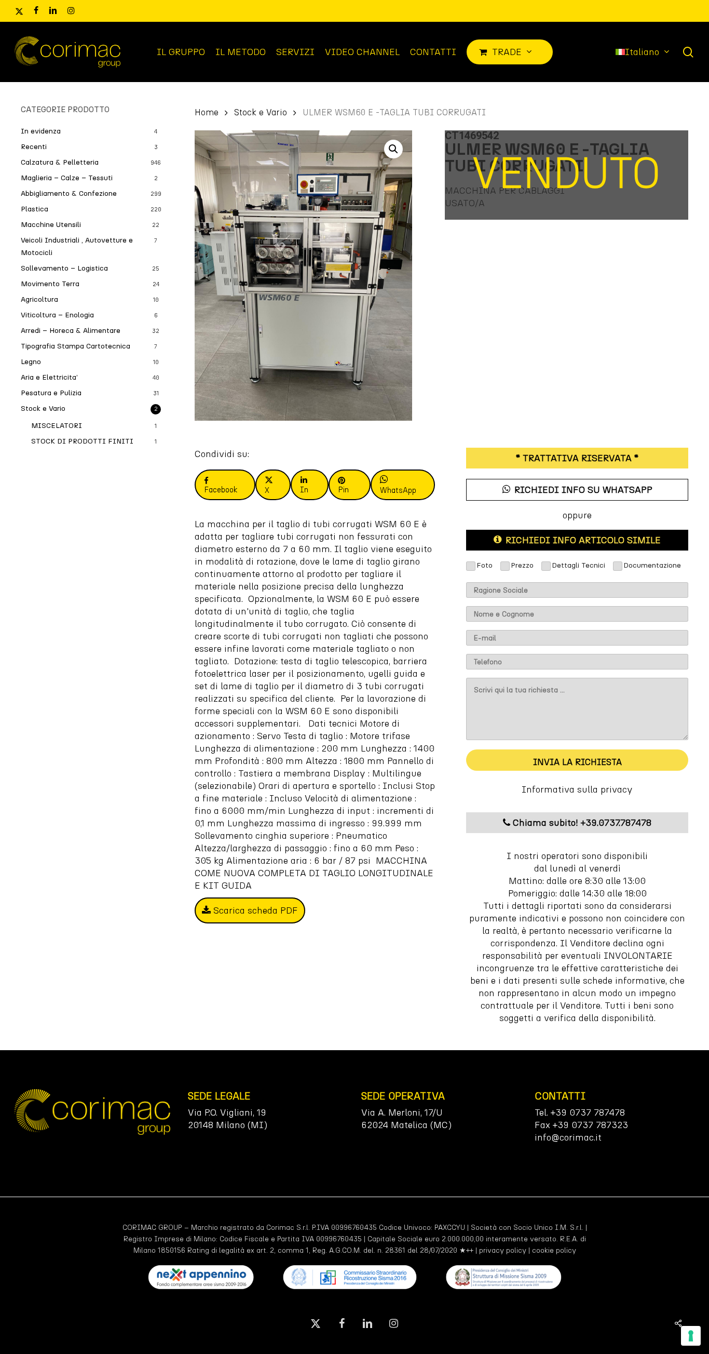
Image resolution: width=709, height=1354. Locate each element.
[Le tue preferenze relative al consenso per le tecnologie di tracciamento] (691, 1336)
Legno (31, 361)
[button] (393, 149)
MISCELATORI (56, 425)
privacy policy (502, 1250)
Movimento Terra (50, 283)
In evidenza (41, 131)
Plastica (34, 209)
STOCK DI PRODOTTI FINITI (82, 441)
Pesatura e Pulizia (51, 392)
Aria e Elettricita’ (49, 377)
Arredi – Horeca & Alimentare (70, 330)
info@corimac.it (568, 1137)
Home (207, 112)
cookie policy (554, 1250)
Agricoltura (39, 299)
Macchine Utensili (51, 224)
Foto (484, 565)
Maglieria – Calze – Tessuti (67, 177)
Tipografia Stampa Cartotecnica (75, 346)
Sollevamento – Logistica (64, 268)
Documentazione (652, 565)
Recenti (34, 146)
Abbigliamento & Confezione (69, 193)
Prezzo (522, 565)
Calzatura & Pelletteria (60, 162)
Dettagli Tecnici (578, 565)
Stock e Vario (43, 408)
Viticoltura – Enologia (57, 315)
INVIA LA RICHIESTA (577, 762)
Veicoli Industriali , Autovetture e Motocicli (77, 246)
